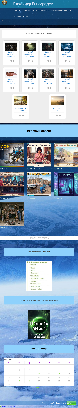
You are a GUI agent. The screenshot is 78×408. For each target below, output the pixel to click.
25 (19, 381)
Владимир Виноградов (33, 4)
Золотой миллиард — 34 (57, 108)
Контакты (26, 16)
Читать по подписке (30, 11)
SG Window (71, 403)
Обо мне (17, 16)
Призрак (58, 198)
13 (39, 374)
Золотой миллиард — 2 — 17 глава (29, 81)
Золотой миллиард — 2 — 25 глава (48, 54)
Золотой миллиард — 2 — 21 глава (11, 81)
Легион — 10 (5, 169)
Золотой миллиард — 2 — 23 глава (66, 54)
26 (29, 381)
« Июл (38, 387)
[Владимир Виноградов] (4, 2)
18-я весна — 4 (60, 169)
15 (59, 374)
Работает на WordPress (51, 403)
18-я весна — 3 (33, 198)
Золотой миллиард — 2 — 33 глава (11, 54)
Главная (17, 11)
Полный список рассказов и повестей (55, 11)
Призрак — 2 (6, 198)
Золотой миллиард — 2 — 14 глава (48, 81)
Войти (2, 20)
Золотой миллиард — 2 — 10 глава (20, 108)
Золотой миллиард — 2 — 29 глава (29, 54)
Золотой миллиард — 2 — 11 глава (66, 81)
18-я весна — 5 (33, 169)
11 (19, 374)
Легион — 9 (5, 227)
